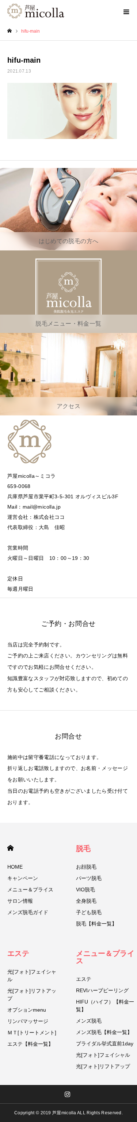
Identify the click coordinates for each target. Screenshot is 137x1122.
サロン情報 (20, 901)
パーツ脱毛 (89, 878)
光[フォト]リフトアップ (31, 994)
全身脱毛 (86, 901)
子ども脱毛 (89, 912)
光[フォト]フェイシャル (31, 975)
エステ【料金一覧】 (30, 1044)
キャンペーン (22, 878)
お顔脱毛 (86, 867)
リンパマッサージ (27, 1021)
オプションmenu (26, 1010)
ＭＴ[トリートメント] (31, 1032)
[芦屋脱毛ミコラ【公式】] (35, 11)
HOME (10, 848)
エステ (18, 953)
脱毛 (83, 848)
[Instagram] (67, 1094)
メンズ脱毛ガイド (27, 912)
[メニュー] (126, 11)
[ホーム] (9, 31)
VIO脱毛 (85, 889)
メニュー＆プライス (30, 889)
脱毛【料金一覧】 (96, 924)
